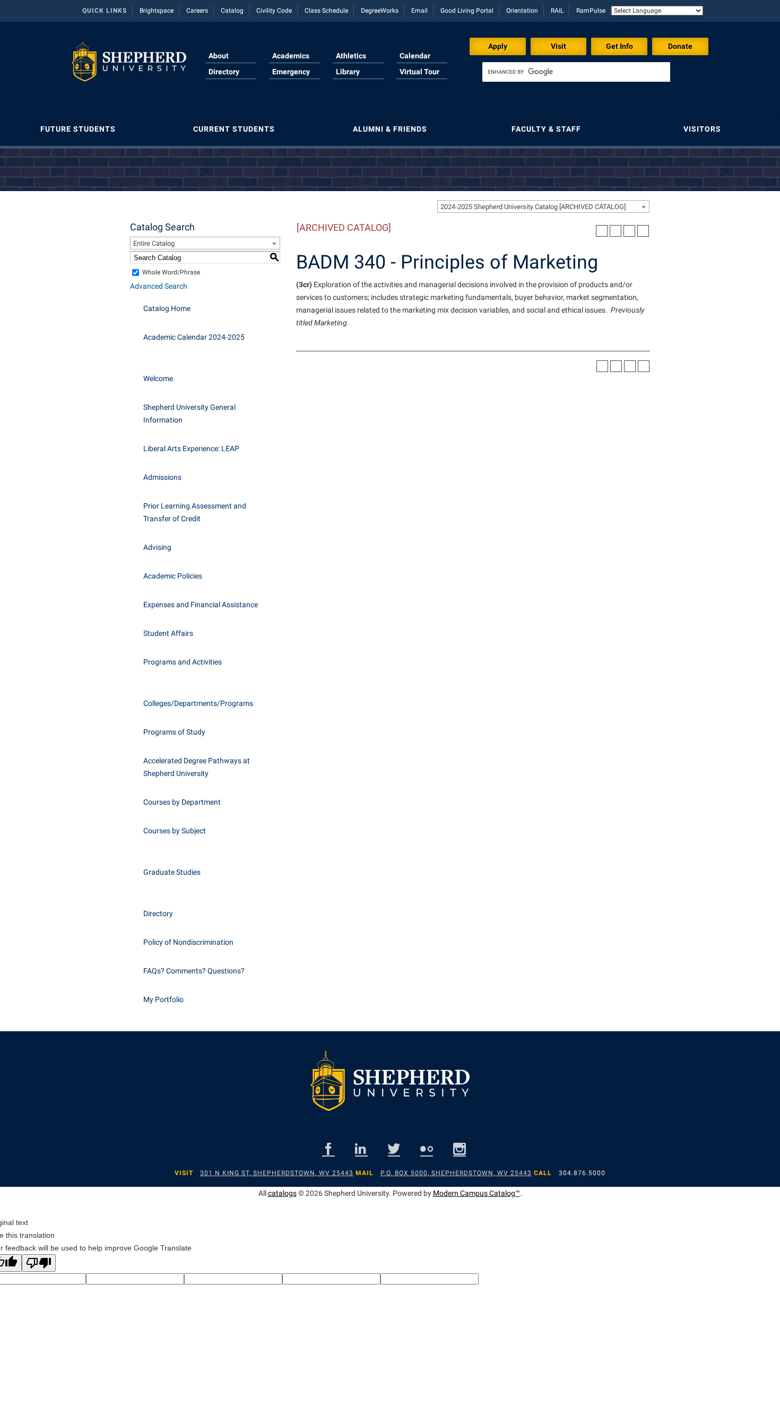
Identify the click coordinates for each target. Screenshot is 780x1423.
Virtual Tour (419, 71)
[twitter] (394, 1149)
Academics (290, 55)
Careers (197, 10)
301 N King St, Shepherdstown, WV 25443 (276, 1173)
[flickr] (426, 1149)
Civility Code (274, 10)
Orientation (522, 10)
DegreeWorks (379, 10)
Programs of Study (174, 732)
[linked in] (361, 1149)
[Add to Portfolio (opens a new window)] (602, 231)
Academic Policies (172, 576)
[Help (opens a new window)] (643, 231)
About (219, 55)
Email (419, 10)
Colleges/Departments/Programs (198, 703)
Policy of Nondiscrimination (188, 942)
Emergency (291, 71)
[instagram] (459, 1149)
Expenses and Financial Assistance (200, 604)
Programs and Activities (182, 662)
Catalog (232, 10)
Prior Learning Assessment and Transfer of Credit (194, 512)
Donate (680, 46)
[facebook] (328, 1149)
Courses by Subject (174, 830)
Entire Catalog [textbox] (154, 243)
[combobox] (543, 206)
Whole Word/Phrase (171, 272)
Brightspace (157, 10)
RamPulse (590, 10)
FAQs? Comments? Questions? (194, 971)
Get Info (619, 46)
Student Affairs (168, 633)
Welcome (158, 378)
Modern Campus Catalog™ (476, 1193)
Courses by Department (182, 802)
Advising (157, 547)
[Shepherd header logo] (129, 66)
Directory (224, 71)
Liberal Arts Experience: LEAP (191, 448)
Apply (497, 46)
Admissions (162, 477)
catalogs (282, 1193)
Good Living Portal (466, 10)
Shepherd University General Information (189, 413)
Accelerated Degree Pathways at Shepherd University (196, 767)
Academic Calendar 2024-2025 (194, 337)
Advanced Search (158, 286)
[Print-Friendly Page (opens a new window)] (629, 231)
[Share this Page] (615, 231)
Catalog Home (166, 308)
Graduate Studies (172, 872)
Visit (558, 46)
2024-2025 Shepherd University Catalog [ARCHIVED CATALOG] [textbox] (533, 207)
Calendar (415, 55)
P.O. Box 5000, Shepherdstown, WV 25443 (456, 1173)
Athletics (351, 55)
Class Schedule (326, 10)
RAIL (557, 10)
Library (348, 71)
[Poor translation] (39, 1263)
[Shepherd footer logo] (390, 1089)
